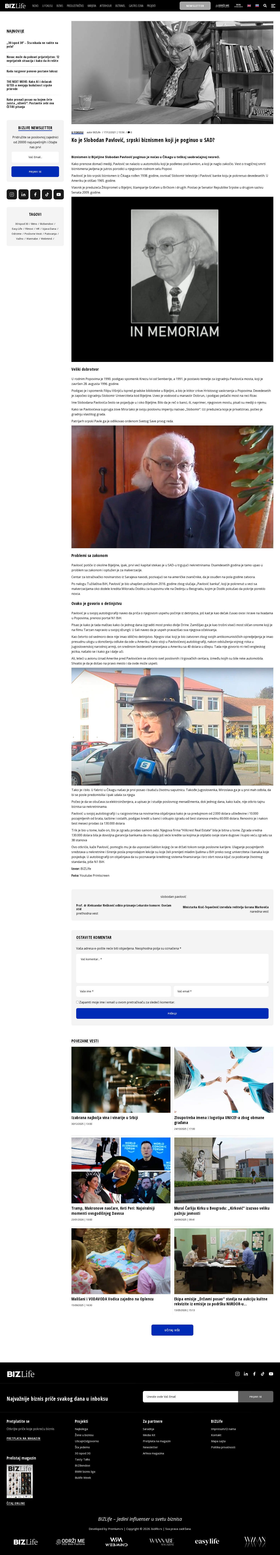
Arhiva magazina (153, 1453)
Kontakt (216, 1435)
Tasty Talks (82, 1459)
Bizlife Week (83, 1478)
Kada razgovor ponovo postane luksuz (32, 71)
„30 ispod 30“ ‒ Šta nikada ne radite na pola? (32, 45)
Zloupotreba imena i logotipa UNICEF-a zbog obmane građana (219, 1120)
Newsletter (150, 1447)
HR (37, 228)
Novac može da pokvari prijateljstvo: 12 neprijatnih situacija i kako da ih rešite (33, 59)
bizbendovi (46, 223)
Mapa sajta (218, 1441)
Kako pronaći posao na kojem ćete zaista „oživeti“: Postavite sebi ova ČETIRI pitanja (30, 103)
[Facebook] (35, 194)
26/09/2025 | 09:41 (184, 1219)
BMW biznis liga (85, 1472)
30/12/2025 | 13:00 (81, 1124)
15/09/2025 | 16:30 (81, 1305)
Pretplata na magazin (157, 1441)
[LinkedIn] (23, 194)
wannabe (32, 238)
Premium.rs (115, 1529)
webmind (46, 238)
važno (19, 238)
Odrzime (17, 233)
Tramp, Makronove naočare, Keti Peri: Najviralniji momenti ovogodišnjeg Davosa (113, 1210)
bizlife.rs (156, 1529)
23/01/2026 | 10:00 (81, 1219)
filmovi (29, 228)
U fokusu (77, 132)
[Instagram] (12, 194)
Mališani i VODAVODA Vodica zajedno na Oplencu (112, 1299)
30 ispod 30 (21, 223)
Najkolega (81, 1429)
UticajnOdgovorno (87, 1441)
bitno (34, 223)
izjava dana (49, 228)
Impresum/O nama (223, 1429)
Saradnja (148, 1429)
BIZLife (97, 132)
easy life (17, 228)
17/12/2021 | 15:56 (114, 132)
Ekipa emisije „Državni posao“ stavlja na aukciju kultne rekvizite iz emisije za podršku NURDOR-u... (220, 1301)
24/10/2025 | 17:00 (184, 1128)
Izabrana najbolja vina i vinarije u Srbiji (104, 1117)
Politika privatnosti (223, 1447)
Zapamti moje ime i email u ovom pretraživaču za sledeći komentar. (127, 1002)
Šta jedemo (82, 1447)
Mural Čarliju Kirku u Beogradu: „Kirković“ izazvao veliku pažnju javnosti (222, 1210)
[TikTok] (47, 194)
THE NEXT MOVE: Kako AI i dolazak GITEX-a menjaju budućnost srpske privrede (29, 85)
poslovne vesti (33, 233)
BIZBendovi (82, 1465)
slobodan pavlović (173, 897)
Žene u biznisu (84, 1435)
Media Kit (149, 1435)
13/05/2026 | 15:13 (184, 1310)
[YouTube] (59, 194)
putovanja (51, 233)
